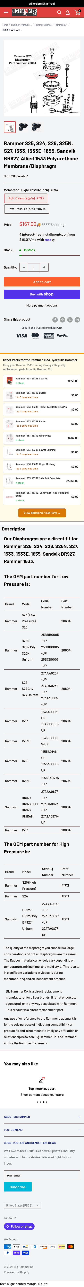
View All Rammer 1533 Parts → (42, 512)
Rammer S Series (43, 24)
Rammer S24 (61, 24)
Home (5, 24)
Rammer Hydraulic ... (21, 24)
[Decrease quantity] (24, 267)
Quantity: (10, 267)
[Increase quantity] (44, 267)
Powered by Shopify (16, 1272)
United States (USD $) (19, 1205)
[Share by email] (77, 319)
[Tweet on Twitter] (70, 319)
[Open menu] (6, 12)
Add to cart (42, 282)
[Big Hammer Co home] (24, 12)
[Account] (67, 12)
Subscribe (18, 1187)
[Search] (59, 12)
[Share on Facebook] (55, 319)
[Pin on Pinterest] (62, 319)
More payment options (42, 305)
